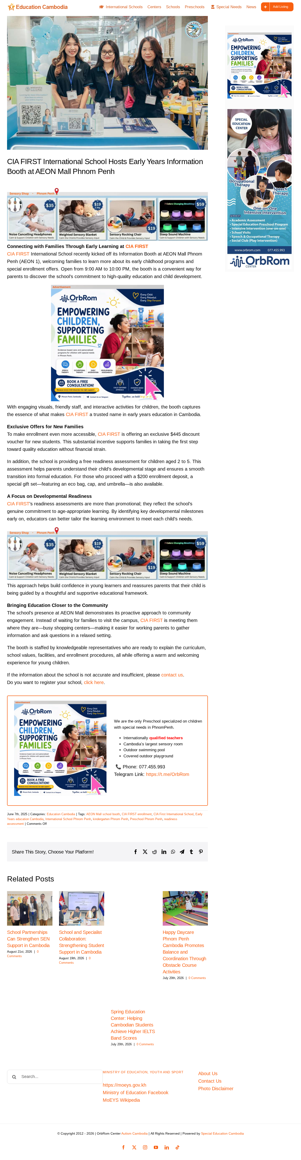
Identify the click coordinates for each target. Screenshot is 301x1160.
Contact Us (210, 1081)
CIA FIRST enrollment (137, 814)
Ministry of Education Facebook (135, 1092)
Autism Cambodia (134, 1133)
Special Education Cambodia (222, 1133)
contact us (172, 674)
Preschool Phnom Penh (146, 819)
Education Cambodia (61, 814)
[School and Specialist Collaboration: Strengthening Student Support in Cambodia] (81, 908)
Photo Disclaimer (216, 1088)
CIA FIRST (137, 246)
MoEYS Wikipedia (121, 1100)
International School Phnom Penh (68, 819)
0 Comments (145, 1044)
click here (94, 682)
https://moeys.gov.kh (124, 1085)
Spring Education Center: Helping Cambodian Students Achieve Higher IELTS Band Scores (133, 1025)
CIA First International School (174, 814)
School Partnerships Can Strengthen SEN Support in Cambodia (28, 939)
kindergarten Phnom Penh (110, 819)
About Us (208, 1073)
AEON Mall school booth (103, 814)
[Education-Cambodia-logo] (39, 5)
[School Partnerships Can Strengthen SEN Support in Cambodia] (29, 908)
